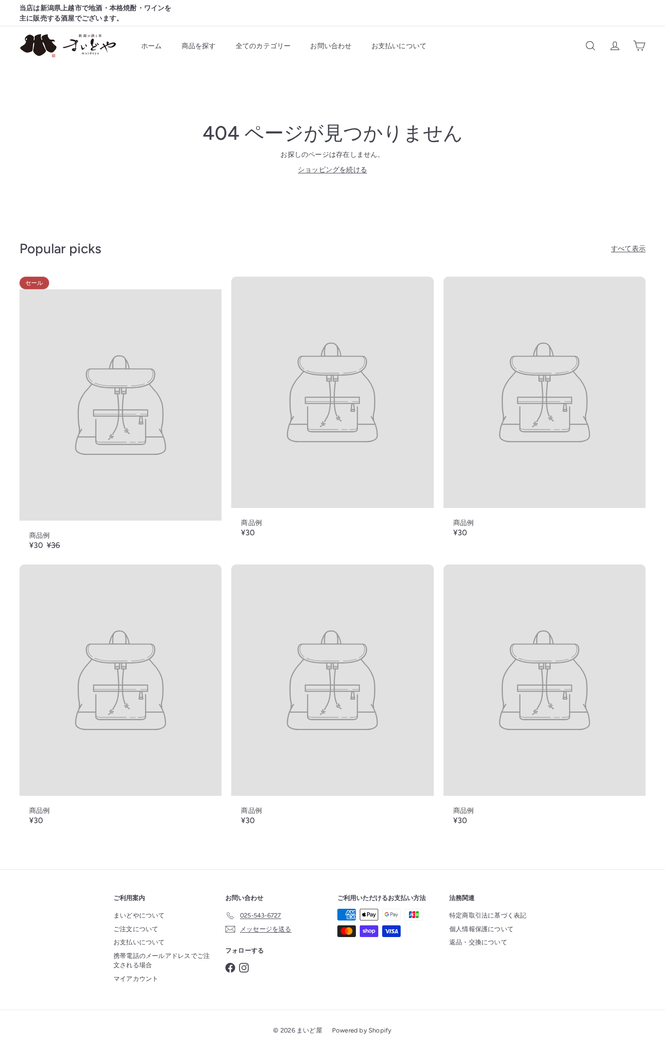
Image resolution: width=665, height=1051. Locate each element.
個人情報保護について (481, 929)
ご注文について (135, 929)
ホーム (151, 46)
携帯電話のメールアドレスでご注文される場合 (161, 960)
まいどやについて (139, 915)
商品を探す (199, 46)
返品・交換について (478, 942)
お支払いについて (399, 46)
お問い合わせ (330, 46)
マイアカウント (135, 978)
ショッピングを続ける (332, 170)
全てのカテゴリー (263, 46)
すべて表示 (628, 248)
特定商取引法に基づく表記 (488, 915)
